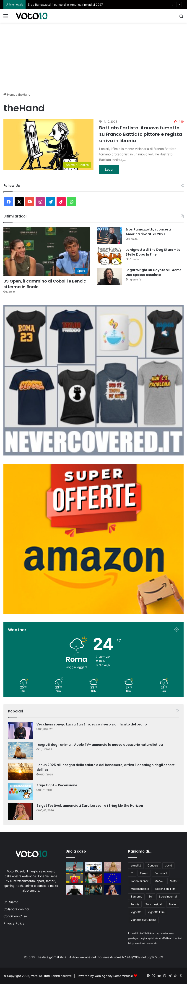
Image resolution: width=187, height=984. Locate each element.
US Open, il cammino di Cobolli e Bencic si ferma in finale (44, 284)
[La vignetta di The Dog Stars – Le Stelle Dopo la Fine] (109, 255)
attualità (136, 865)
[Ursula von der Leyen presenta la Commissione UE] (112, 878)
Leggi (109, 169)
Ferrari (144, 873)
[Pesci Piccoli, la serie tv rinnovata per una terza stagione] (93, 890)
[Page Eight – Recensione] (20, 791)
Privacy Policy (13, 923)
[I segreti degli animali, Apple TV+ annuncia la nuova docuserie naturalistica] (20, 750)
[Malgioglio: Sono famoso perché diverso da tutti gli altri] (74, 890)
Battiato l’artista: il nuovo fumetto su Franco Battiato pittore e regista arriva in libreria (140, 134)
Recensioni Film (165, 888)
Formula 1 (161, 873)
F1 (132, 873)
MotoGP (175, 881)
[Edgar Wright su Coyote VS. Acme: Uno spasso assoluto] (109, 276)
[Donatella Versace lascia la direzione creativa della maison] (112, 866)
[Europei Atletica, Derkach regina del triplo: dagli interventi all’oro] (93, 878)
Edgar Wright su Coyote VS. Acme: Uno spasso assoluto (154, 272)
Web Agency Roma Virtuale (114, 976)
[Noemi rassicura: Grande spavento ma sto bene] (112, 890)
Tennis (135, 904)
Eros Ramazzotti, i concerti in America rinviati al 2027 (150, 231)
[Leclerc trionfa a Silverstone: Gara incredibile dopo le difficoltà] (74, 878)
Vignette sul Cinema (143, 919)
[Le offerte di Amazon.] (93, 613)
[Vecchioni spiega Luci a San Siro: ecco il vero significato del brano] (20, 730)
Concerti (153, 865)
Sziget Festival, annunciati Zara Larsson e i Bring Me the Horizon (89, 805)
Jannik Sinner (139, 881)
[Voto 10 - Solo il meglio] (32, 16)
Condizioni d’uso (15, 916)
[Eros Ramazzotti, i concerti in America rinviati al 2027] (109, 235)
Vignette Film (156, 912)
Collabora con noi (16, 909)
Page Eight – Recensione (56, 785)
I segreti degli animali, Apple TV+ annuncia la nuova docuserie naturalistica (99, 744)
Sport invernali (168, 896)
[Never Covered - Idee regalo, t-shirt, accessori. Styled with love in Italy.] (93, 454)
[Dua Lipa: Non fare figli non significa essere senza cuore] (74, 866)
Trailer (173, 904)
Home (11, 94)
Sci (150, 896)
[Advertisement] (93, 57)
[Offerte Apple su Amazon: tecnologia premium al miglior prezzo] (93, 866)
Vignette (136, 912)
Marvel (159, 881)
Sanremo (136, 896)
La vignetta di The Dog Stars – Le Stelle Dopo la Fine (65, 4)
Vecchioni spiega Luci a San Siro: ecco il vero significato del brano (91, 724)
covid (168, 865)
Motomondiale (140, 888)
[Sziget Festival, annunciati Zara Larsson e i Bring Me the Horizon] (20, 811)
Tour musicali (153, 904)
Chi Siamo (10, 902)
